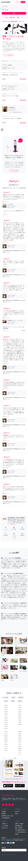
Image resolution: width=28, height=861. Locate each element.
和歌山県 (6, 735)
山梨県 (19, 711)
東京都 (13, 697)
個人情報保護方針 (6, 817)
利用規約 (4, 813)
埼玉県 (5, 701)
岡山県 (5, 742)
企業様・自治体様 (19, 823)
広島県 (5, 744)
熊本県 (19, 742)
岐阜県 (19, 715)
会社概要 (4, 811)
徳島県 (5, 748)
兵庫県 (5, 731)
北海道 (5, 705)
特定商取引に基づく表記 (7, 815)
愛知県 (19, 720)
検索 (14, 13)
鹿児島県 (20, 748)
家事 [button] (18, 17)
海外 (20, 752)
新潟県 (5, 728)
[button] (6, 529)
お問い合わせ (5, 827)
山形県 (5, 715)
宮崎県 (19, 746)
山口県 (5, 746)
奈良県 (5, 733)
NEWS (16, 813)
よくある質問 (5, 825)
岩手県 (5, 709)
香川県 (5, 750)
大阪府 (12, 701)
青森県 (5, 707)
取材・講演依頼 (18, 827)
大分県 (19, 744)
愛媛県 (19, 731)
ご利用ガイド (5, 823)
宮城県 (5, 711)
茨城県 (5, 720)
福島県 (5, 718)
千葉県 (5, 726)
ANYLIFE (17, 811)
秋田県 (5, 713)
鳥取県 (5, 738)
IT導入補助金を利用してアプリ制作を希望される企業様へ (20, 832)
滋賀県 (19, 724)
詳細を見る (13, 524)
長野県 (19, 713)
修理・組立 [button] (12, 17)
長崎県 (19, 740)
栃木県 (5, 722)
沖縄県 (19, 750)
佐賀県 (19, 738)
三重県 (19, 722)
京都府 (19, 701)
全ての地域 (5, 697)
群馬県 (5, 724)
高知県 (19, 733)
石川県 (19, 707)
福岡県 (19, 735)
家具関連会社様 (18, 825)
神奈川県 (21, 697)
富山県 (19, 705)
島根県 (5, 740)
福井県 (19, 709)
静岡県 (19, 718)
